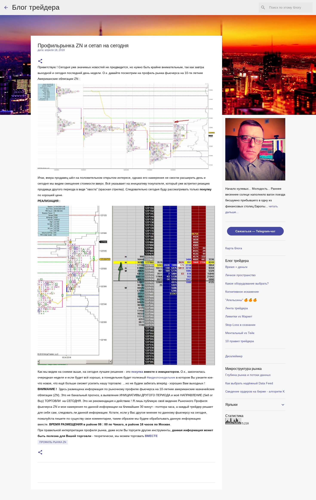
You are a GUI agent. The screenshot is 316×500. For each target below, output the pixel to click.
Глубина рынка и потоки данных (248, 375)
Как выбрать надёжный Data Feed (249, 383)
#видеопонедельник (161, 377)
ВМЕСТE (151, 436)
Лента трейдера (236, 308)
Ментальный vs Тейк (239, 333)
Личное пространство (240, 275)
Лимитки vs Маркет (238, 316)
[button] (40, 61)
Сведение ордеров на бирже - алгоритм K (255, 391)
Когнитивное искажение (242, 291)
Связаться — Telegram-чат (255, 231)
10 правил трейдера (239, 341)
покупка (137, 371)
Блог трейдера (36, 7)
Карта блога (233, 248)
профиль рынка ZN (52, 442)
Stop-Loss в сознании (240, 324)
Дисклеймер (233, 356)
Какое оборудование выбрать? (247, 283)
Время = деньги (236, 267)
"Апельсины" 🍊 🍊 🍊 (241, 300)
